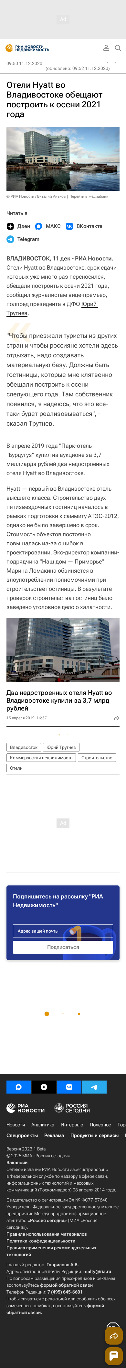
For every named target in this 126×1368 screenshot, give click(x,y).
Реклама (54, 1135)
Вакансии (16, 1162)
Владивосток (23, 747)
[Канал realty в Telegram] (94, 1087)
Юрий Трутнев (61, 747)
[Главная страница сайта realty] (39, 48)
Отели (16, 768)
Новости (15, 1125)
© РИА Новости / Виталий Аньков (36, 196)
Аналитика (42, 1125)
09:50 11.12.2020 (24, 63)
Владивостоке (65, 267)
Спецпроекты (22, 1135)
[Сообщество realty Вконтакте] (69, 1087)
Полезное (100, 1125)
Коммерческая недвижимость (41, 757)
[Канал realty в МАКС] (18, 1087)
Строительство (96, 757)
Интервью (72, 1125)
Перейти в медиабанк (88, 196)
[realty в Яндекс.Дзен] (44, 1087)
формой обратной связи (66, 1285)
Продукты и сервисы (94, 1135)
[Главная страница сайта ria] (7, 48)
